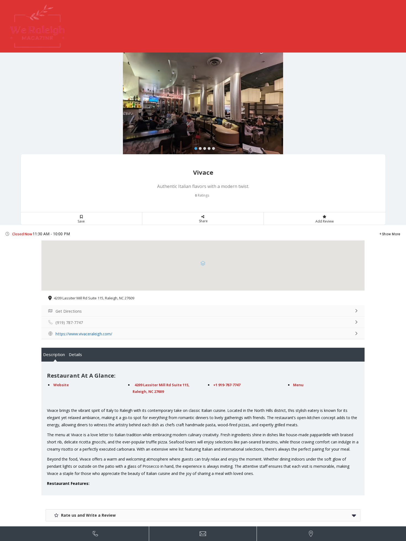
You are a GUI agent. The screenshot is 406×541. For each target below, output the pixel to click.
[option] (203, 109)
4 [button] (207, 147)
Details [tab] (75, 354)
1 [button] (194, 147)
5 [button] (212, 147)
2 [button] (198, 147)
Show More (391, 234)
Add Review (324, 221)
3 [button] (203, 147)
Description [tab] (54, 354)
